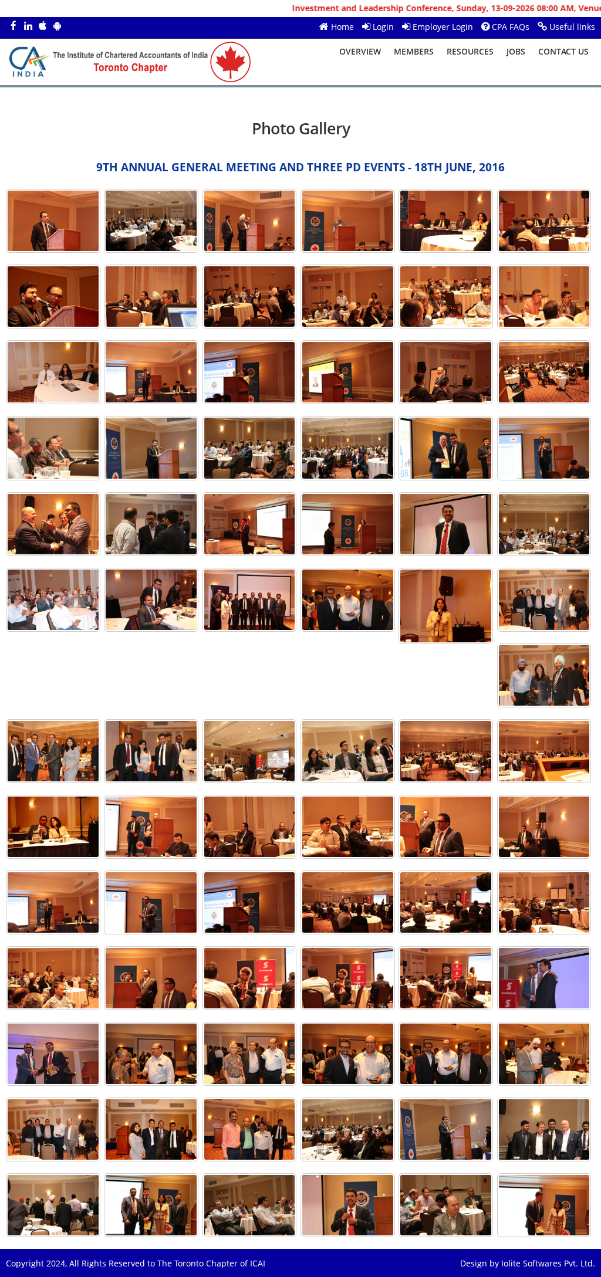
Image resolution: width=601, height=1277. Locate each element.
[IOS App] (42, 26)
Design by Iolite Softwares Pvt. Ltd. (527, 1263)
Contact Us (563, 51)
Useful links (572, 26)
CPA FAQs (510, 26)
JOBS (516, 51)
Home (342, 26)
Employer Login (443, 26)
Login (383, 26)
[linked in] (28, 26)
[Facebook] (13, 26)
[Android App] (57, 26)
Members (414, 51)
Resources (470, 51)
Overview (360, 51)
